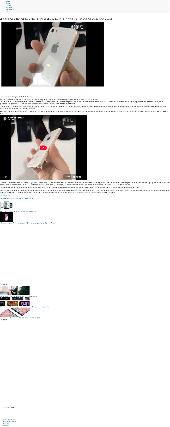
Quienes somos (10, 9)
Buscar (8, 3)
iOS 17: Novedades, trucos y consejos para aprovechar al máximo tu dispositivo (25, 307)
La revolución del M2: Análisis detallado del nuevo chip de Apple (20, 318)
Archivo (8, 1)
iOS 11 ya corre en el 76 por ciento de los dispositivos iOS (18, 211)
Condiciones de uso (8, 419)
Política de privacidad (9, 421)
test (7, 11)
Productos (9, 7)
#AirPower (18, 198)
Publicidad (5, 423)
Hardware (3, 198)
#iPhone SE (30, 198)
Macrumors (6, 195)
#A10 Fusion (10, 198)
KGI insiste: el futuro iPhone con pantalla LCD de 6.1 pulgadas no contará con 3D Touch (27, 223)
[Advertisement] (48, 91)
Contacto (8, 5)
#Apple (24, 198)
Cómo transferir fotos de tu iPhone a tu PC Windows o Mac (18, 296)
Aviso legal (5, 425)
